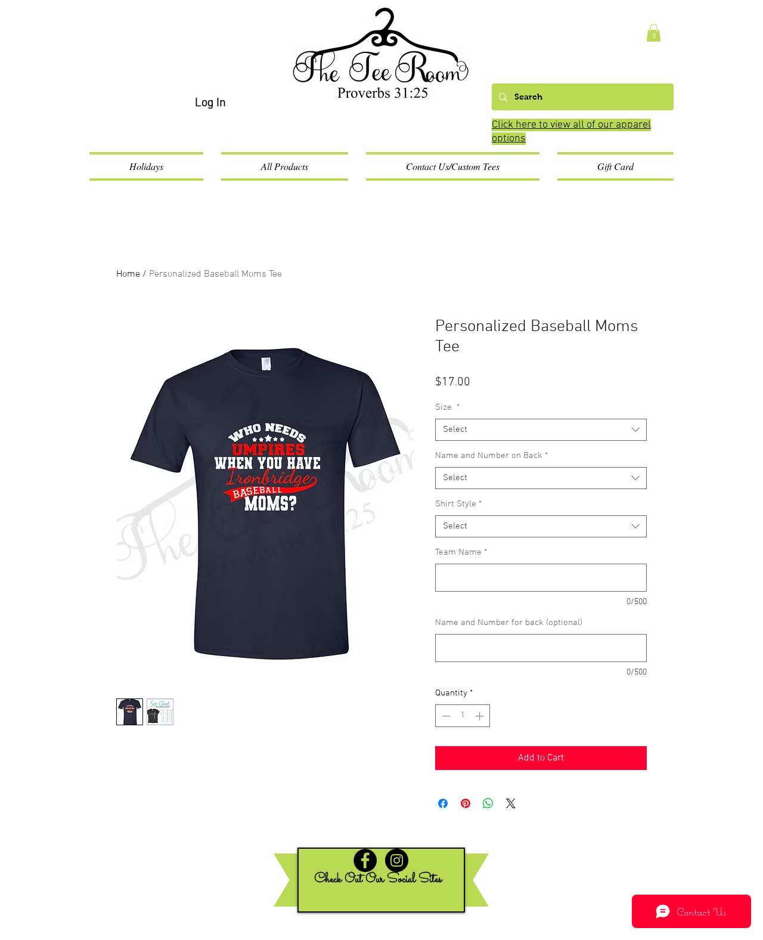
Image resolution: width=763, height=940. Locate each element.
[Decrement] (445, 716)
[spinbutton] (463, 716)
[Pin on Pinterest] (465, 803)
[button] (653, 33)
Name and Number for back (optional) (508, 622)
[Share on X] (511, 803)
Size (447, 407)
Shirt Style (458, 504)
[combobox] (541, 430)
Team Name (461, 552)
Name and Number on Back (491, 455)
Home (128, 274)
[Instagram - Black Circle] (396, 860)
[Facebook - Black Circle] (365, 860)
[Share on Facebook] (443, 803)
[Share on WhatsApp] (488, 803)
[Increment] (481, 716)
